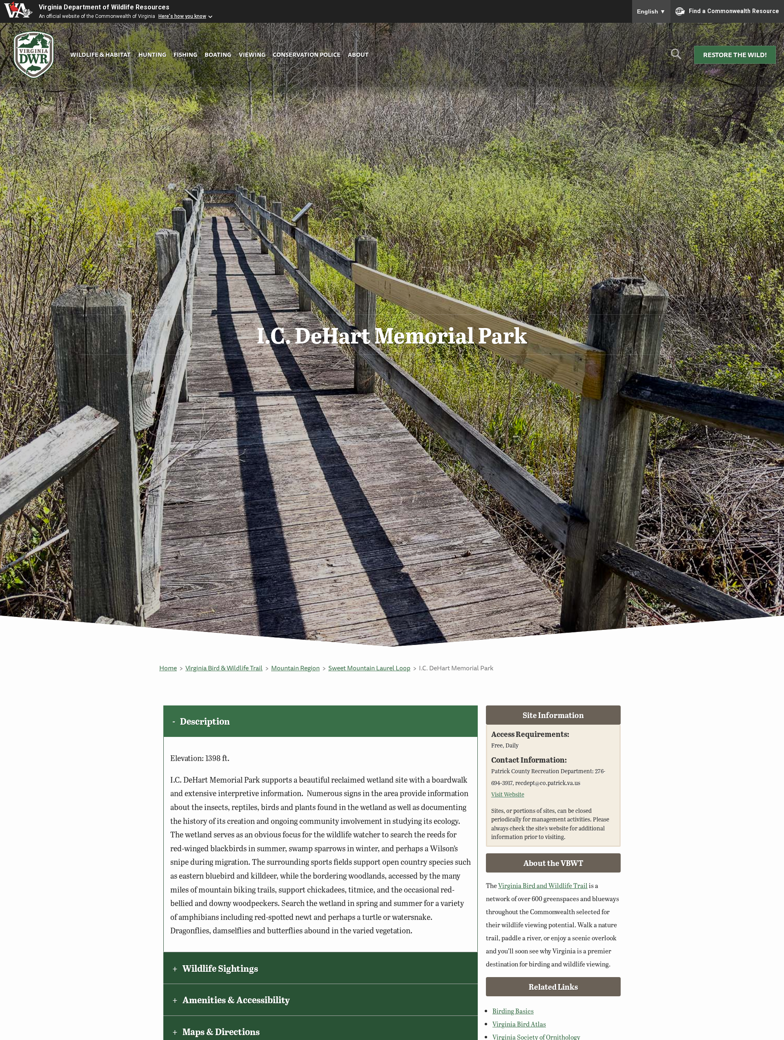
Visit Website (507, 794)
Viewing (252, 54)
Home (168, 668)
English (651, 11)
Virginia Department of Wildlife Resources (104, 7)
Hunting (152, 54)
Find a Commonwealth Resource (734, 10)
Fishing (185, 54)
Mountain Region (295, 668)
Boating (218, 54)
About (358, 54)
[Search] (676, 57)
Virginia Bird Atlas (519, 1024)
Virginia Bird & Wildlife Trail (224, 668)
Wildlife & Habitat (100, 54)
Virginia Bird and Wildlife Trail (543, 885)
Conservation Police (307, 54)
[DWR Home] (33, 55)
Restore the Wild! (735, 54)
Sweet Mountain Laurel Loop (369, 668)
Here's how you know (182, 16)
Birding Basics (513, 1010)
